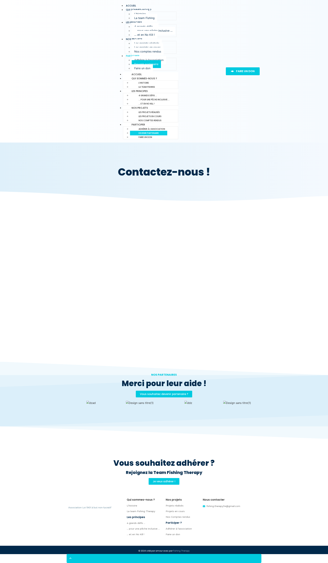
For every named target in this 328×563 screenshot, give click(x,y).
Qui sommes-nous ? (138, 9)
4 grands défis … (145, 26)
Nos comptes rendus (147, 51)
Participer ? (174, 523)
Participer (132, 56)
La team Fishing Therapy (141, 511)
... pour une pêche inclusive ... (143, 528)
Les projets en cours (147, 47)
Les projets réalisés (146, 43)
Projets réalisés (174, 505)
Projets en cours (175, 511)
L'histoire (132, 505)
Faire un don (142, 68)
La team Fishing (144, 18)
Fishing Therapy (181, 550)
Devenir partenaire (146, 64)
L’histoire (140, 14)
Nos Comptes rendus (178, 516)
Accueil (137, 74)
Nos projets (134, 39)
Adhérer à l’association (148, 60)
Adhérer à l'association (179, 528)
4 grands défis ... (136, 523)
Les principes (134, 22)
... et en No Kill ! (135, 534)
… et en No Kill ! (144, 34)
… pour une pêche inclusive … (153, 30)
